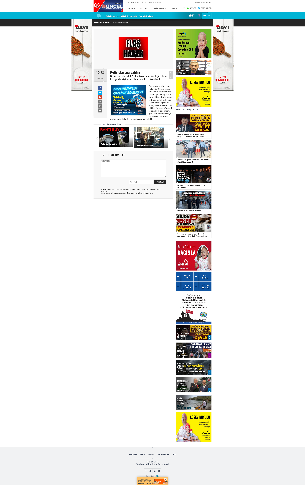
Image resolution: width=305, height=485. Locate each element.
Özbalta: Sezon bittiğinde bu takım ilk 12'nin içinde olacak (130, 15)
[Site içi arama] (209, 15)
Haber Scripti (150, 476)
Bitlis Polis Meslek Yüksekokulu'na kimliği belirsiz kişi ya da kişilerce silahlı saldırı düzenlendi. (139, 78)
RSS (174, 454)
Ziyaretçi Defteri (163, 454)
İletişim (151, 454)
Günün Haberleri (141, 2)
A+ (171, 73)
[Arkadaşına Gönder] (100, 101)
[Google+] (100, 97)
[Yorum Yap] (100, 110)
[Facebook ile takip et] (146, 471)
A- (171, 77)
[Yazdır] (100, 106)
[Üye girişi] (154, 471)
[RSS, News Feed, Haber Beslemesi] (150, 471)
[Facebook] (100, 88)
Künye (142, 454)
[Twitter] (100, 93)
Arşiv (150, 2)
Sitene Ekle (158, 2)
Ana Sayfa (131, 2)
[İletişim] (204, 15)
